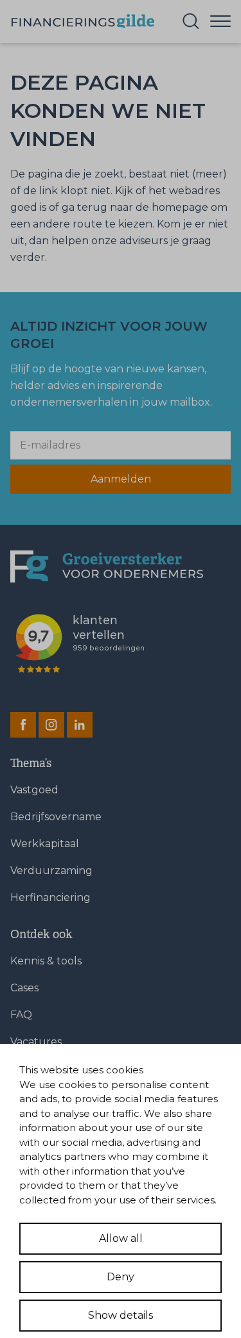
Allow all (121, 1238)
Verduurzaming (51, 870)
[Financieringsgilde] (106, 566)
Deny (120, 1277)
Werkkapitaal (44, 844)
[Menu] (220, 20)
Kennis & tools (46, 961)
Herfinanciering (50, 897)
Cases (24, 988)
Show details (120, 1315)
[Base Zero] (82, 21)
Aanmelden (121, 479)
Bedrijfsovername (56, 817)
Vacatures (36, 1042)
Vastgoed (34, 790)
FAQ (21, 1015)
